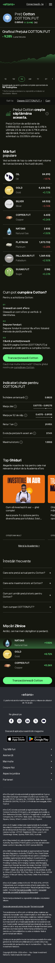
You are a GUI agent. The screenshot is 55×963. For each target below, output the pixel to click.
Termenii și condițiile (24, 890)
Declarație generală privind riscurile (16, 907)
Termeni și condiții (37, 907)
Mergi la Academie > (29, 546)
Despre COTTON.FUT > (29, 100)
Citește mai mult (13, 536)
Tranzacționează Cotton (23, 358)
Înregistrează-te (8, 85)
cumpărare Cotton (24, 367)
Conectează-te (35, 4)
